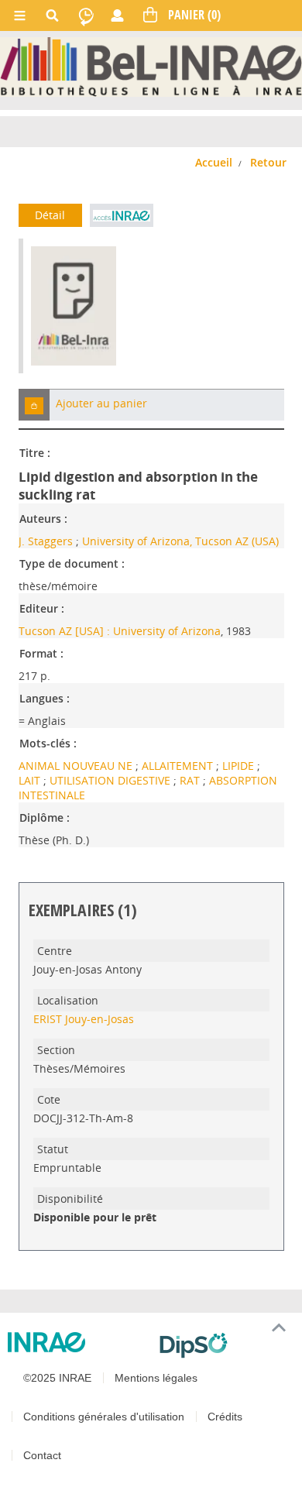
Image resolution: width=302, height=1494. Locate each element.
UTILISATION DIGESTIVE (111, 780)
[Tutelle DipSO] (224, 1345)
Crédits (225, 1416)
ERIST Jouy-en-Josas (83, 1018)
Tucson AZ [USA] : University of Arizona (120, 630)
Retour (268, 162)
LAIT (31, 780)
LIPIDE (239, 765)
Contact (42, 1455)
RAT (191, 780)
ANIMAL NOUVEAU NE (77, 765)
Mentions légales (156, 1378)
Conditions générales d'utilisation (103, 1416)
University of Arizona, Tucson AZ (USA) (180, 541)
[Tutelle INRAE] (77, 1342)
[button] (34, 405)
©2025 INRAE (57, 1378)
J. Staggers (46, 541)
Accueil (213, 162)
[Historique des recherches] (85, 15)
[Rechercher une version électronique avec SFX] (121, 215)
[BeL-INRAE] (151, 65)
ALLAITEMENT (179, 765)
